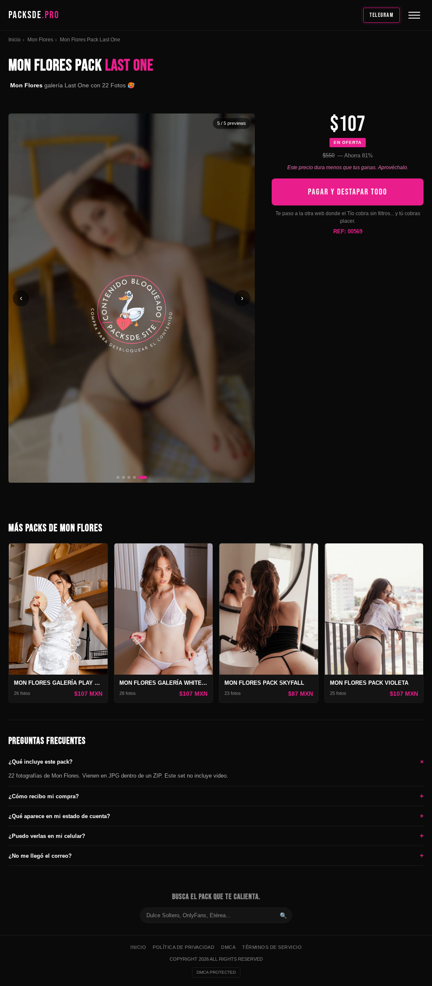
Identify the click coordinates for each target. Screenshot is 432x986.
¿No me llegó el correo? (216, 855)
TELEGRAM (382, 15)
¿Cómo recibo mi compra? (216, 796)
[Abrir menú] (414, 15)
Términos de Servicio (272, 947)
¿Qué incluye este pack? (216, 761)
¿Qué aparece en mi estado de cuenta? (216, 815)
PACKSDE (33, 15)
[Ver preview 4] (134, 477)
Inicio (14, 40)
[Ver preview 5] (142, 477)
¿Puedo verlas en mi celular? (216, 835)
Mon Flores (40, 40)
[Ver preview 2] (123, 477)
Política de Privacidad (183, 947)
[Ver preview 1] (117, 477)
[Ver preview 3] (128, 477)
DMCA (228, 947)
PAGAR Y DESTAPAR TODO (347, 192)
